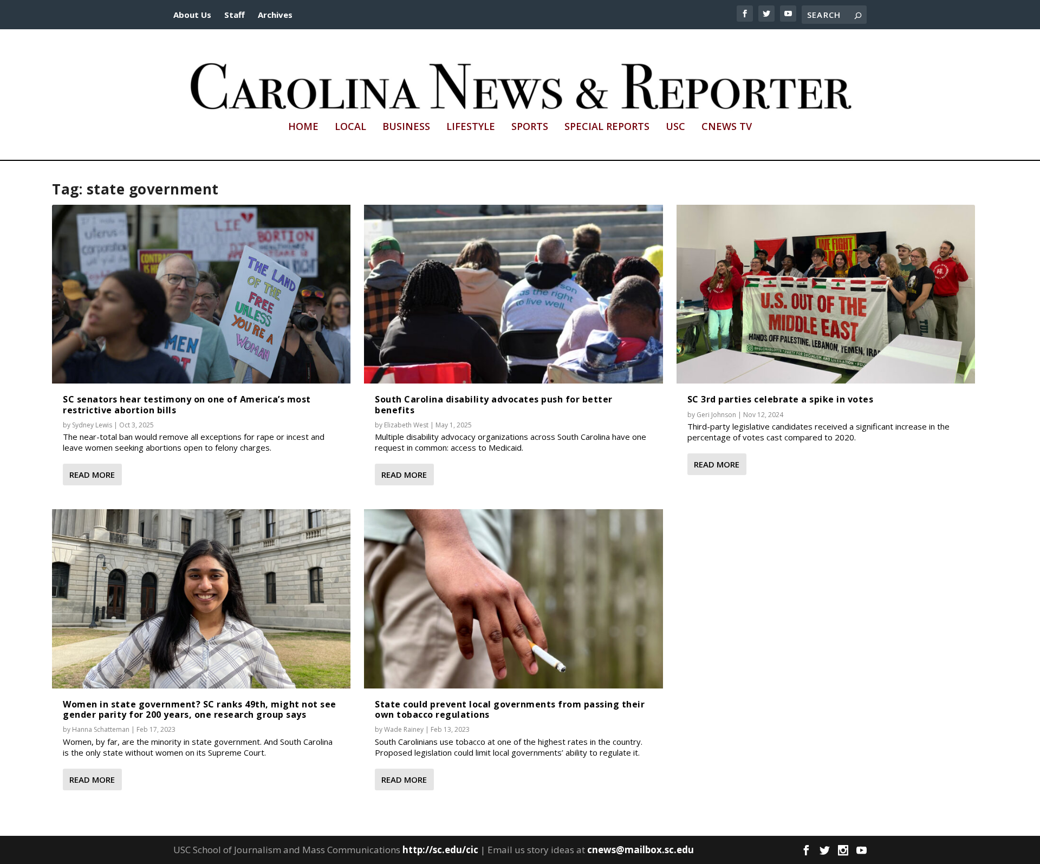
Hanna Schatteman (100, 729)
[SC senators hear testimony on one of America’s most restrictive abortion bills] (201, 294)
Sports (529, 127)
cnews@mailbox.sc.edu (640, 849)
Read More (92, 474)
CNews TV (726, 127)
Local (350, 127)
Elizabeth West (406, 425)
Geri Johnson (716, 414)
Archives (275, 14)
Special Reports (606, 127)
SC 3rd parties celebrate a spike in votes (780, 399)
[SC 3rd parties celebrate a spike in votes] (826, 294)
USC (675, 127)
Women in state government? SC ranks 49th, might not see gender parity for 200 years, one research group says (199, 709)
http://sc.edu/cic (440, 849)
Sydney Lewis (92, 425)
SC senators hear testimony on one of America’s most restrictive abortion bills (187, 404)
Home (303, 127)
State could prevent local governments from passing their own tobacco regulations (510, 709)
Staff (234, 14)
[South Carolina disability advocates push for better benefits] (513, 294)
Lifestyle (470, 127)
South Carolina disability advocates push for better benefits (494, 404)
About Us (192, 14)
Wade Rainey (404, 729)
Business (406, 127)
